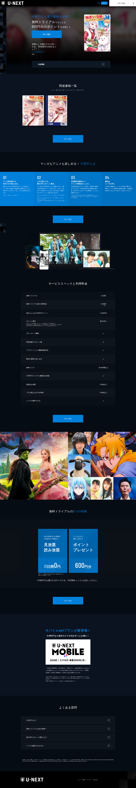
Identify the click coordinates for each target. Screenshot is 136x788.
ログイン (104, 3)
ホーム (79, 779)
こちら (60, 200)
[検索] (98, 3)
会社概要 (83, 779)
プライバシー (89, 779)
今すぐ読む (121, 3)
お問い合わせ (95, 779)
